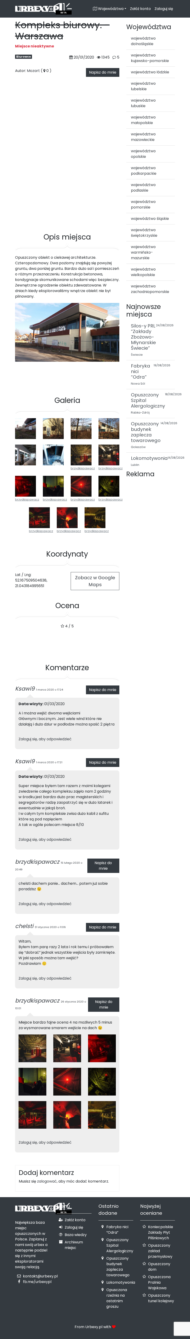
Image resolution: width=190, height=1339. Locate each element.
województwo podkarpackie (143, 170)
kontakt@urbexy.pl (40, 1276)
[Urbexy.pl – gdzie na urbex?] (43, 9)
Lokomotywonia (120, 1282)
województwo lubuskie (143, 103)
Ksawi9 (25, 688)
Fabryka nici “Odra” (117, 1229)
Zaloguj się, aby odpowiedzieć (45, 739)
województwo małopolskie (143, 120)
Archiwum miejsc (74, 1244)
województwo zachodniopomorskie (150, 288)
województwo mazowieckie (143, 136)
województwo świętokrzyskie (144, 232)
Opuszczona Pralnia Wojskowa (159, 1282)
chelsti (24, 926)
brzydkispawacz (83, 468)
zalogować (47, 1181)
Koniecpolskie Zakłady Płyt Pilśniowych (160, 1232)
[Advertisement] (67, 209)
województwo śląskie (150, 218)
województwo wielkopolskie (143, 272)
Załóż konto (140, 8)
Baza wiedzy (76, 1234)
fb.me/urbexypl (37, 1281)
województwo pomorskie (143, 204)
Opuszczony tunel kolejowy (161, 1298)
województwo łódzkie (150, 72)
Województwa (110, 8)
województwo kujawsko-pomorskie (150, 58)
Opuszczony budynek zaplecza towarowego (118, 1267)
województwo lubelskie (143, 86)
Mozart (33, 70)
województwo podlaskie (143, 187)
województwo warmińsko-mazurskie (143, 252)
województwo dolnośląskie (143, 41)
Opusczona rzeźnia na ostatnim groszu (116, 1298)
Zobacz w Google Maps (95, 581)
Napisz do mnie (102, 72)
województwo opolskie (143, 153)
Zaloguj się (164, 8)
